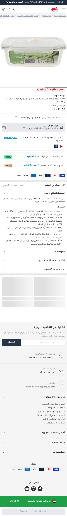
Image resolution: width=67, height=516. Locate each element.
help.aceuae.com (47, 372)
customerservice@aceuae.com (40, 387)
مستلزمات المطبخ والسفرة (27, 16)
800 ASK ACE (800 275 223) (42, 358)
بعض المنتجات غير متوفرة (33, 511)
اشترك (11, 342)
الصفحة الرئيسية (60, 16)
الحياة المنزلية (46, 16)
